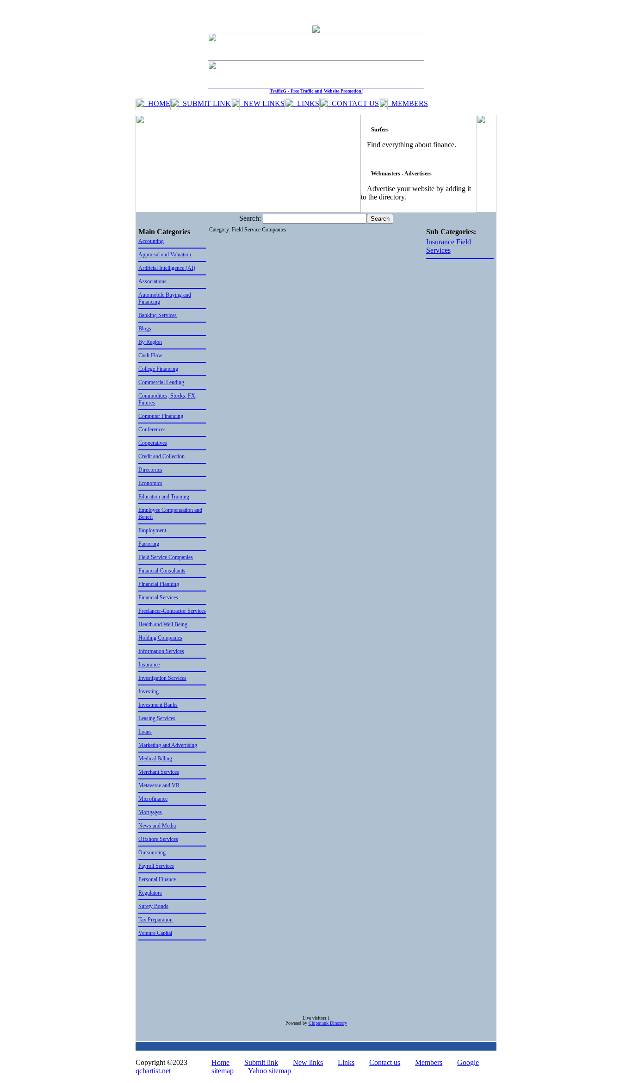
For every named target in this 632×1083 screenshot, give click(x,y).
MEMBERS (408, 103)
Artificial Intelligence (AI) (166, 268)
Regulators (150, 893)
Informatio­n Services (161, 651)
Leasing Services (156, 718)
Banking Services (157, 315)
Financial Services (158, 597)
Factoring (148, 544)
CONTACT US (353, 103)
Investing (148, 691)
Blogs (144, 328)
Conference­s (152, 429)
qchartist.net (153, 1071)
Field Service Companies (165, 557)
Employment (152, 530)
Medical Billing (155, 758)
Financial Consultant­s (162, 570)
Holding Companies (160, 638)
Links (346, 1062)
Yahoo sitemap (269, 1071)
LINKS (306, 103)
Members (428, 1062)
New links (308, 1062)
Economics (150, 483)
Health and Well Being (162, 624)
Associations (152, 281)
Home (220, 1062)
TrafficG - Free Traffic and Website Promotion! (316, 90)
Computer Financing (160, 416)
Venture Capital (155, 933)
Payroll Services (156, 866)
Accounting (151, 241)
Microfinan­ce (152, 799)
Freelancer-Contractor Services (172, 611)
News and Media (157, 825)
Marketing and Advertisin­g (167, 745)
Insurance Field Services (448, 246)
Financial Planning (158, 584)
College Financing (158, 369)
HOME (157, 103)
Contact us (384, 1062)
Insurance (149, 664)
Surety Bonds (153, 906)
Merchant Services (158, 772)
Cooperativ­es (152, 443)
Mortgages (150, 812)
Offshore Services (158, 839)
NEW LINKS (262, 103)
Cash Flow (150, 355)
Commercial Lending (161, 382)
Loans (145, 731)
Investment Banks (158, 705)
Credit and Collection (161, 456)
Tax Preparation (155, 919)
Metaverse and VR (159, 785)
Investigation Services (162, 678)
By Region (150, 342)
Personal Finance (157, 879)
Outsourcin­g (152, 852)
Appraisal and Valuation (164, 254)
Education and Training (163, 496)
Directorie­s (150, 470)
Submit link (261, 1062)
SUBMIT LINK (205, 103)
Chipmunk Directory (328, 1023)
